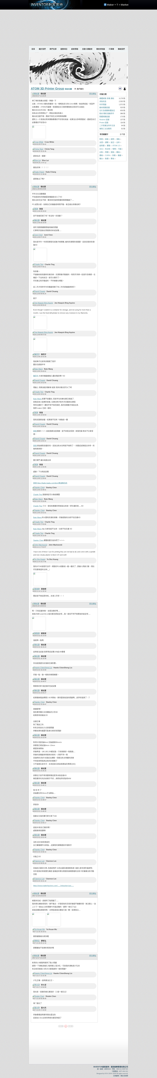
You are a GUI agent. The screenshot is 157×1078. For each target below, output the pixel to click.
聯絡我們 (121, 49)
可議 (119, 149)
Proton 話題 (103, 122)
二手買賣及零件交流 (107, 125)
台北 (101, 149)
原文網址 (92, 94)
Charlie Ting (38, 494)
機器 (119, 155)
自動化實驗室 (87, 49)
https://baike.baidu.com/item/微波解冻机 (52, 483)
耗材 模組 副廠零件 (106, 113)
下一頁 (70, 1026)
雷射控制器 (100, 49)
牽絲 (112, 159)
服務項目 (63, 49)
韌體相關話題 (104, 117)
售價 (106, 159)
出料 (118, 142)
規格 (112, 152)
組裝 (106, 139)
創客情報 (74, 49)
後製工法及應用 (105, 129)
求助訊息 (102, 101)
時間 (101, 139)
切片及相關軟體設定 (107, 110)
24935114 (107, 1069)
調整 (106, 142)
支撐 (101, 142)
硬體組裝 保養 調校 (106, 98)
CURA (107, 155)
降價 (106, 152)
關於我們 (42, 49)
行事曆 (111, 49)
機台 (101, 159)
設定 (112, 142)
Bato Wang (37, 399)
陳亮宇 (36, 376)
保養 (114, 155)
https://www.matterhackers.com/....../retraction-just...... (53, 886)
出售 (101, 152)
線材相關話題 (104, 107)
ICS (106, 1073)
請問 (112, 139)
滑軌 (118, 139)
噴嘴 (114, 149)
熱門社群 (53, 49)
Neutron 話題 (104, 120)
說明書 (102, 146)
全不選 (122, 134)
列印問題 (102, 104)
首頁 (33, 49)
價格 (101, 155)
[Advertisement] (78, 27)
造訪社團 (68, 89)
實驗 (108, 146)
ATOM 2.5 (116, 146)
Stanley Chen (38, 540)
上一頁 (61, 1026)
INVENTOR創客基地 (101, 1067)
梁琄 (35, 431)
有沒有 (107, 149)
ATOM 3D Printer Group (47, 88)
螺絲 (118, 152)
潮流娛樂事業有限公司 (119, 1067)
